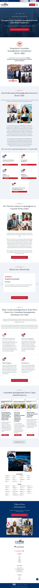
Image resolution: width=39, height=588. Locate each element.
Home (16, 13)
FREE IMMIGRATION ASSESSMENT (20, 257)
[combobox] (33, 1)
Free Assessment (19, 567)
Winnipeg (14, 487)
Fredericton (29, 487)
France (28, 477)
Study (19, 557)
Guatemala (22, 479)
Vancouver (7, 491)
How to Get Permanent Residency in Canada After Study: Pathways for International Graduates (19, 417)
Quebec (6, 494)
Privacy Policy (25, 584)
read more (5, 435)
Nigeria (6, 481)
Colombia (7, 479)
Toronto (28, 493)
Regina (14, 485)
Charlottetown (15, 494)
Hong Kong (14, 481)
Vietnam (21, 475)
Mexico (14, 479)
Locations (19, 13)
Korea (21, 477)
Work (19, 558)
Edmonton (29, 491)
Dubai (28, 475)
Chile (13, 475)
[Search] (37, 1)
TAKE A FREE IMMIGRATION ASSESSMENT (20, 29)
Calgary (28, 489)
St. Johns (14, 489)
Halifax (6, 489)
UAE (20, 481)
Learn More (6, 164)
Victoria (21, 487)
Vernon (6, 493)
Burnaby (21, 493)
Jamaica (6, 477)
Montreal (7, 485)
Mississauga (15, 491)
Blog (19, 578)
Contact (19, 579)
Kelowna (21, 494)
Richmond (21, 489)
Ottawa (6, 487)
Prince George (22, 485)
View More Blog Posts (19, 442)
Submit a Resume (19, 570)
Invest (19, 562)
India (28, 479)
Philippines (7, 475)
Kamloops (21, 491)
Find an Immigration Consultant (19, 569)
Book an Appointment (19, 571)
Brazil (14, 477)
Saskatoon (15, 493)
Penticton (29, 485)
